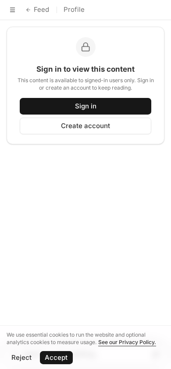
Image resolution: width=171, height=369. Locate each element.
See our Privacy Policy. (127, 342)
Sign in (85, 106)
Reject (21, 357)
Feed (41, 9)
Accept (56, 357)
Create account (85, 126)
